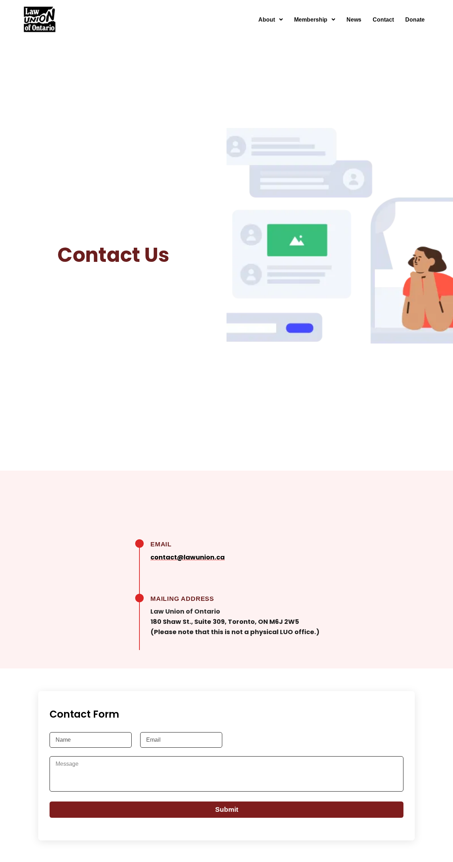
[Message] (226, 774)
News (353, 20)
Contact (383, 20)
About (267, 20)
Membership (311, 20)
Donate (415, 20)
